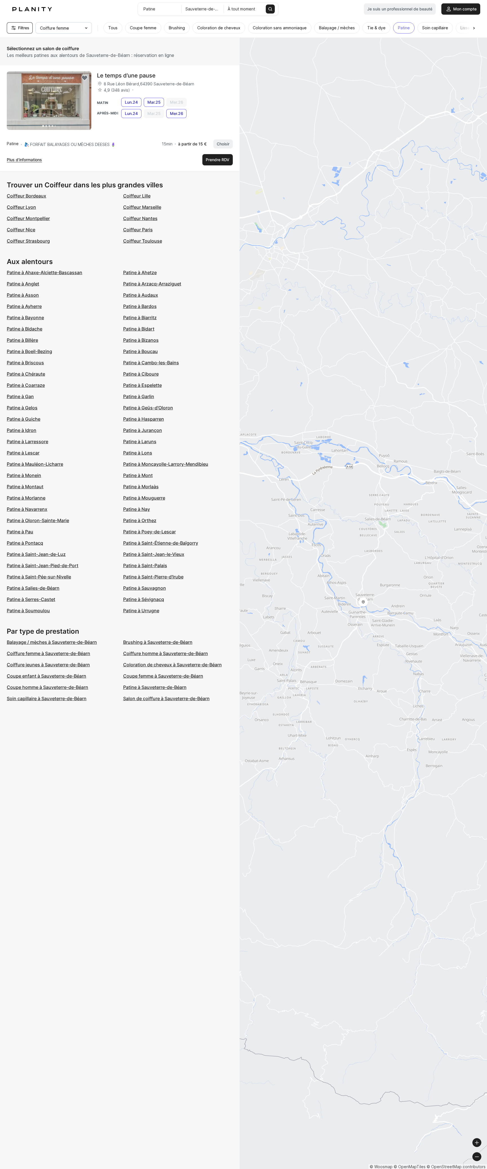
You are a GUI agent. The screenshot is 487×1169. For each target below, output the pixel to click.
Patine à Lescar (23, 453)
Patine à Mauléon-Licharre (35, 464)
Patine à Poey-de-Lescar (149, 531)
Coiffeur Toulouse (142, 241)
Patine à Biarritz (140, 317)
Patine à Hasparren (143, 419)
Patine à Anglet (23, 284)
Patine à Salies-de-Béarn (33, 588)
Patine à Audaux (140, 295)
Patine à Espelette (142, 385)
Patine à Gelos (22, 408)
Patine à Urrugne (141, 610)
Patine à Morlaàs (141, 486)
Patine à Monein (24, 475)
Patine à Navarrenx (27, 509)
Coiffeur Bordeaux (26, 196)
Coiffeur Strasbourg (28, 241)
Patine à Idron (21, 430)
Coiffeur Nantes (140, 218)
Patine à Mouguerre (144, 498)
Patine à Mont (138, 475)
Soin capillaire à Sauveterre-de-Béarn (47, 698)
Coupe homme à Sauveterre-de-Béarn (47, 687)
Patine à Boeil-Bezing (29, 351)
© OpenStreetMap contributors (456, 1166)
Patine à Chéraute (26, 374)
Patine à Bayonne (25, 317)
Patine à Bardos (140, 306)
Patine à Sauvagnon (144, 588)
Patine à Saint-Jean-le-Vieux (153, 554)
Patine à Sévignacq (143, 599)
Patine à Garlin (138, 396)
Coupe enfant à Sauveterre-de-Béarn (46, 676)
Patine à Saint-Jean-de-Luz (36, 554)
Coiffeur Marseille (142, 207)
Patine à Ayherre (24, 306)
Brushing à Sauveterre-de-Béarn (157, 642)
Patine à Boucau (140, 351)
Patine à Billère (22, 340)
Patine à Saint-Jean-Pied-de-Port (42, 565)
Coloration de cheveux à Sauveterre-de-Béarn (172, 664)
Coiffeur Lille (136, 196)
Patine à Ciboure (141, 374)
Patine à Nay (136, 509)
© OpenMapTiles (410, 1166)
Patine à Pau (20, 531)
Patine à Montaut (25, 486)
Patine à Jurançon (142, 430)
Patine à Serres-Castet (31, 599)
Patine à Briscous (25, 362)
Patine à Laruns (139, 441)
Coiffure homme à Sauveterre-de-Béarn (165, 653)
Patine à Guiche (23, 419)
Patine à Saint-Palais (145, 565)
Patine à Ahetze (140, 272)
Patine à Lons (137, 453)
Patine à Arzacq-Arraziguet (152, 284)
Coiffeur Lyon (21, 207)
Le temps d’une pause (126, 75)
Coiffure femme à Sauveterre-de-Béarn (48, 653)
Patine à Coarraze (26, 385)
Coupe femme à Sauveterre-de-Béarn (163, 676)
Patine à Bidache (24, 329)
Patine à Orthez (139, 520)
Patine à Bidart (138, 329)
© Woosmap (381, 1166)
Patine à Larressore (27, 441)
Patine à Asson (23, 295)
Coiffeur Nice (21, 229)
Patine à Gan (20, 396)
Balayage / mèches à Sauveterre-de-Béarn (52, 642)
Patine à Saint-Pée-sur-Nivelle (39, 577)
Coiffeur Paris (138, 229)
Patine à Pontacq (25, 543)
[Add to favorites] (84, 78)
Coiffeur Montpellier (28, 218)
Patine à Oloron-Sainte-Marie (38, 520)
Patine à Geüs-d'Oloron (148, 408)
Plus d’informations (24, 159)
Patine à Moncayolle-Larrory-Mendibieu (165, 464)
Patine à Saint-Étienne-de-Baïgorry (160, 543)
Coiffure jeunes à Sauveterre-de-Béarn (48, 664)
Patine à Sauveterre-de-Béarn (155, 687)
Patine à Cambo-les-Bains (151, 362)
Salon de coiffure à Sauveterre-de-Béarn (166, 698)
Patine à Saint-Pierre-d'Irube (153, 577)
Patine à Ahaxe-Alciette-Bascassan (44, 272)
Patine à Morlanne (26, 498)
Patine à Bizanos (141, 340)
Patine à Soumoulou (28, 610)
